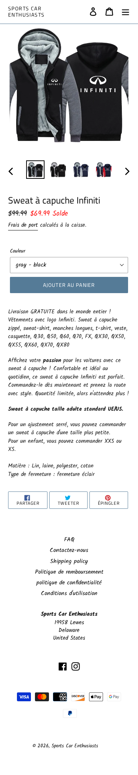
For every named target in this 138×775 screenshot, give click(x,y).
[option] (35, 170)
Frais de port (23, 225)
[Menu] (125, 12)
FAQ (69, 539)
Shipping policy (69, 561)
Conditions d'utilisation (69, 593)
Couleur (17, 251)
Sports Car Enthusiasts (26, 12)
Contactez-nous (69, 550)
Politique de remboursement (69, 572)
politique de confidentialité (69, 582)
